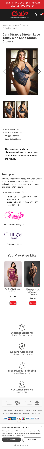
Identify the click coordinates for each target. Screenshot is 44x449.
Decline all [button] (32, 439)
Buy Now (13, 303)
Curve (19, 244)
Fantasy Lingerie (17, 224)
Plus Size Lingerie (11, 28)
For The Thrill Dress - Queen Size (13, 290)
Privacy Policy (18, 410)
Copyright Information (21, 413)
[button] (2, 15)
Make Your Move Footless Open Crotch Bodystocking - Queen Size (33, 291)
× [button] (41, 426)
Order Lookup (8, 410)
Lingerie (25, 25)
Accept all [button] (11, 439)
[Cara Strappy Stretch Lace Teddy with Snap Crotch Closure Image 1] (22, 71)
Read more (20, 435)
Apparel (16, 25)
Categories (6, 25)
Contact (38, 413)
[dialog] (22, 436)
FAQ (32, 413)
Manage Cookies (30, 410)
